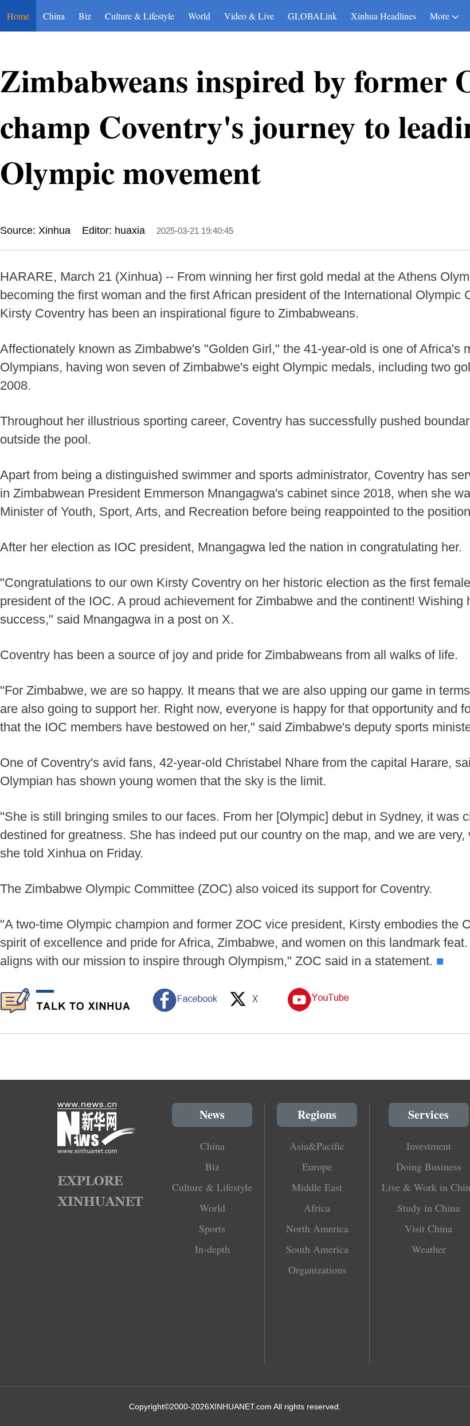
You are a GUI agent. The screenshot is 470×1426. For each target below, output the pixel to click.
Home (18, 16)
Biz (85, 16)
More (439, 16)
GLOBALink (312, 16)
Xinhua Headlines (383, 16)
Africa (317, 1208)
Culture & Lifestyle (139, 16)
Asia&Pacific (316, 1146)
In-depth (212, 1249)
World (199, 16)
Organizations (317, 1269)
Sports (212, 1228)
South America (317, 1249)
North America (317, 1228)
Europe (317, 1166)
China (54, 16)
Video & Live (249, 16)
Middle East (317, 1187)
